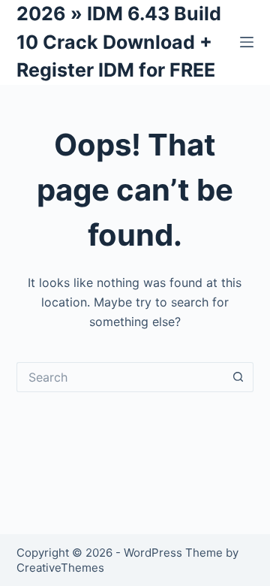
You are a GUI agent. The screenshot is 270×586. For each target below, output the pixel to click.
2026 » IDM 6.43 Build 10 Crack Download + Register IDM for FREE (118, 41)
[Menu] (247, 42)
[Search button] (239, 377)
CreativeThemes (60, 567)
